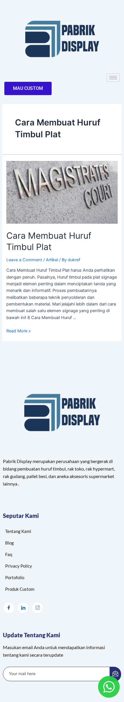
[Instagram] (37, 608)
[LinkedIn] (23, 608)
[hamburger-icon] (113, 77)
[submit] (115, 674)
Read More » (18, 331)
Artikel (52, 259)
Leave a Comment (24, 259)
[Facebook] (8, 608)
